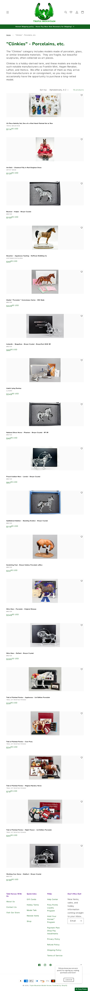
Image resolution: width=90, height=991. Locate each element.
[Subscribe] (81, 921)
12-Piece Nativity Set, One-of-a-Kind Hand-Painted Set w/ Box (29, 123)
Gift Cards (31, 899)
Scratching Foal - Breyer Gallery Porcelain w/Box (24, 565)
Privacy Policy (53, 939)
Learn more (68, 980)
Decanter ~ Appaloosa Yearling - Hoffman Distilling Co (26, 256)
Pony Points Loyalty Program (52, 908)
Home (8, 35)
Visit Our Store (13, 912)
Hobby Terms (33, 905)
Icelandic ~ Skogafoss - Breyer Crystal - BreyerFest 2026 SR (28, 344)
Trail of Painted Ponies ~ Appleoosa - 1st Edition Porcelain (28, 697)
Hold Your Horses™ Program (51, 919)
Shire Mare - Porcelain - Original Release (21, 609)
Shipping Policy (54, 950)
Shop (29, 921)
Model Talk (32, 910)
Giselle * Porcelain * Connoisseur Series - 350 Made (25, 300)
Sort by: (43, 90)
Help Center (52, 899)
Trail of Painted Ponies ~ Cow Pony (19, 742)
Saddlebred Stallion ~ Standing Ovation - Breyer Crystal (27, 521)
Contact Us (11, 907)
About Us (10, 901)
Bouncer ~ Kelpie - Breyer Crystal (18, 212)
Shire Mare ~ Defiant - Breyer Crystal (20, 653)
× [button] (81, 965)
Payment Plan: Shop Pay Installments (53, 931)
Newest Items (33, 916)
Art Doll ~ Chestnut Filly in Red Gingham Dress (24, 168)
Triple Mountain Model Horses (41, 985)
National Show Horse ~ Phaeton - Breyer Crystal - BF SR (27, 433)
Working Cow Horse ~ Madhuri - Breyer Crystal (23, 874)
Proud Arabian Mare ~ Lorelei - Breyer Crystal (23, 477)
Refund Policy (53, 945)
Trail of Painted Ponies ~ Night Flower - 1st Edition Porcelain (29, 830)
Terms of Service (54, 955)
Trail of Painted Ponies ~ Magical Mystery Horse (24, 786)
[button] (7, 12)
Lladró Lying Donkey (13, 388)
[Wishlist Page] (71, 12)
